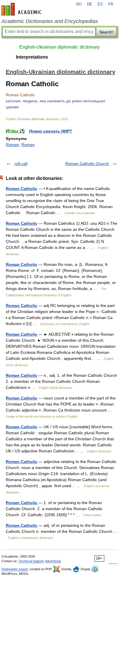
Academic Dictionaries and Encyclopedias (49, 21)
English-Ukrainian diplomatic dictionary (59, 47)
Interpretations (32, 57)
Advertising (53, 561)
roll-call (20, 163)
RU (78, 4)
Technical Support (31, 561)
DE (89, 4)
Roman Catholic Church (87, 163)
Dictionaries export (14, 569)
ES (100, 4)
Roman (12, 144)
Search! (106, 32)
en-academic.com (22, 9)
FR (110, 4)
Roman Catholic (21, 188)
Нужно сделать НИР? (50, 131)
